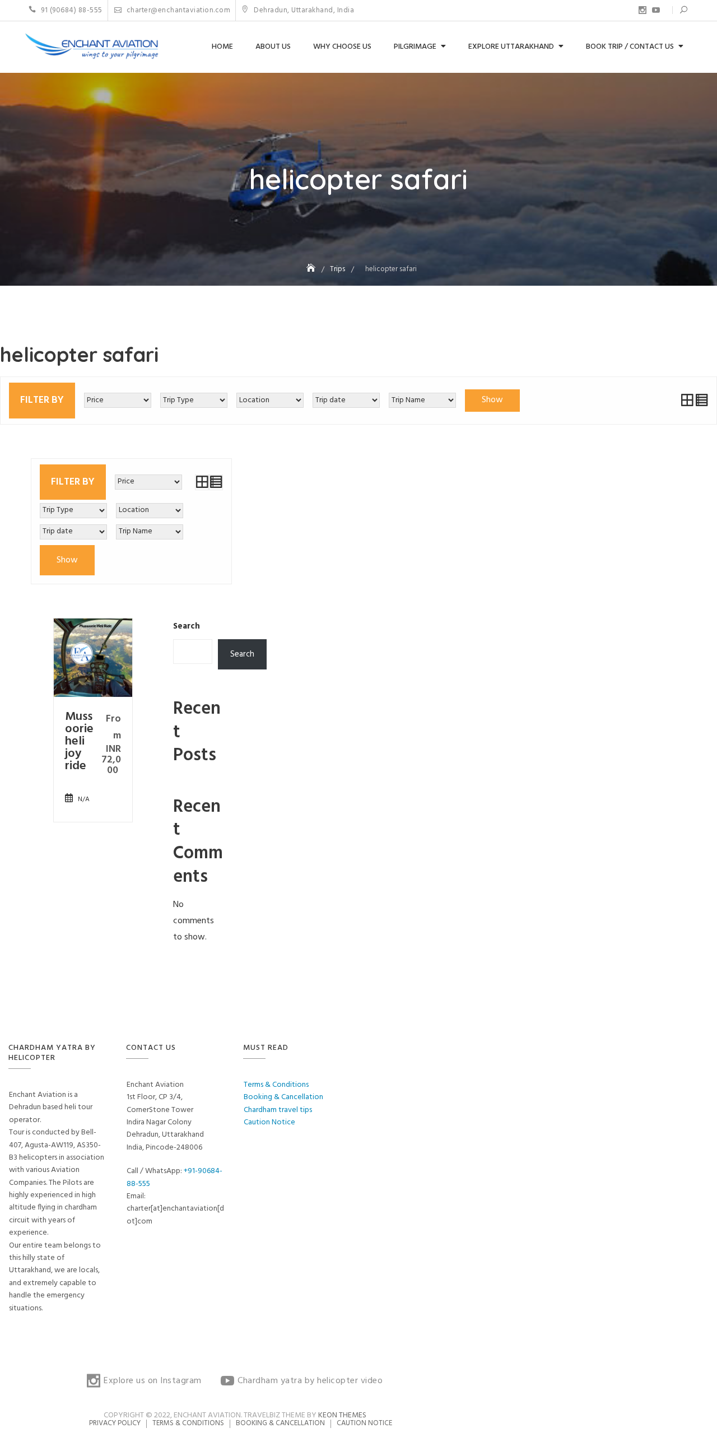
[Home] (312, 269)
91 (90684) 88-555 (71, 10)
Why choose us (342, 46)
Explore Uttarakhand (511, 46)
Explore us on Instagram (642, 10)
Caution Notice (269, 1122)
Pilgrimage (415, 46)
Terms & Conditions (276, 1084)
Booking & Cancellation (283, 1097)
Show (492, 400)
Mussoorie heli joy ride (79, 741)
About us (273, 46)
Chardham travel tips (278, 1110)
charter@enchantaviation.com (177, 10)
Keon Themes (342, 1415)
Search (186, 626)
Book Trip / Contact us (630, 46)
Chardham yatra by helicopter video (656, 10)
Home (222, 46)
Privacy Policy (115, 1423)
